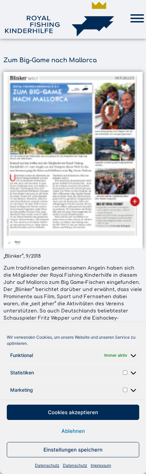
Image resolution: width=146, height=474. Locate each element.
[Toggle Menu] (137, 18)
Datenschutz (47, 465)
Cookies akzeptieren (73, 412)
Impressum (101, 465)
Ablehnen (73, 431)
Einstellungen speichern (73, 449)
